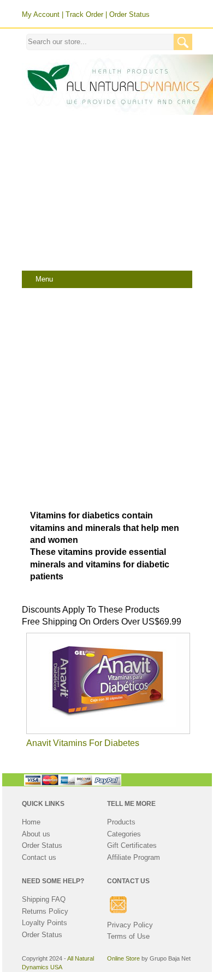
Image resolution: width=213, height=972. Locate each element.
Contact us (39, 857)
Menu (44, 279)
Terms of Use (128, 936)
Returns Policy (45, 911)
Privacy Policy (130, 925)
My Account (41, 14)
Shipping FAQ (44, 899)
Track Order (84, 14)
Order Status (129, 14)
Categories (124, 834)
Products (121, 822)
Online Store (123, 958)
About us (36, 834)
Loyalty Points (44, 923)
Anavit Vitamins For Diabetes (82, 743)
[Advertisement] (106, 194)
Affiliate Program (133, 857)
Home (31, 822)
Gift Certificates (132, 845)
